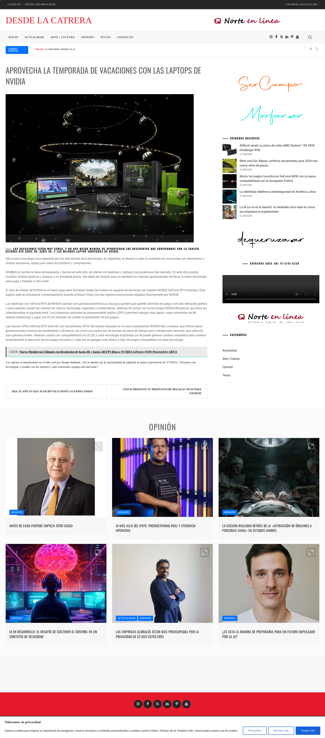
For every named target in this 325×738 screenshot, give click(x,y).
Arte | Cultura (62, 37)
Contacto (14, 4)
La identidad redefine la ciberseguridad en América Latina (78, 49)
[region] (162, 727)
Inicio (13, 37)
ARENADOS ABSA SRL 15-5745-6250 (274, 321)
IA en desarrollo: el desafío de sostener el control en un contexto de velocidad (53, 671)
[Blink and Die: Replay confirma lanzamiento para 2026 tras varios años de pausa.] (229, 223)
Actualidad (34, 37)
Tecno (105, 37)
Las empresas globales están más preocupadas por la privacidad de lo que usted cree (157, 671)
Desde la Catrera (49, 20)
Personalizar (254, 730)
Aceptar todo (308, 730)
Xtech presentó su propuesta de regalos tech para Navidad (162, 391)
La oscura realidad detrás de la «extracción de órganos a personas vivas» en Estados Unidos (267, 565)
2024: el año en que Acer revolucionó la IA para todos (52, 391)
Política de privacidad (40, 4)
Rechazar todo (281, 730)
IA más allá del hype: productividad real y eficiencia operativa (156, 565)
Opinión (87, 37)
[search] (310, 37)
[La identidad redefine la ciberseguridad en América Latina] (229, 254)
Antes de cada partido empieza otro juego (41, 563)
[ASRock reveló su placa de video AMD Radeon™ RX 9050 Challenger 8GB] (229, 208)
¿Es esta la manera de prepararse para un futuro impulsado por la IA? (268, 671)
